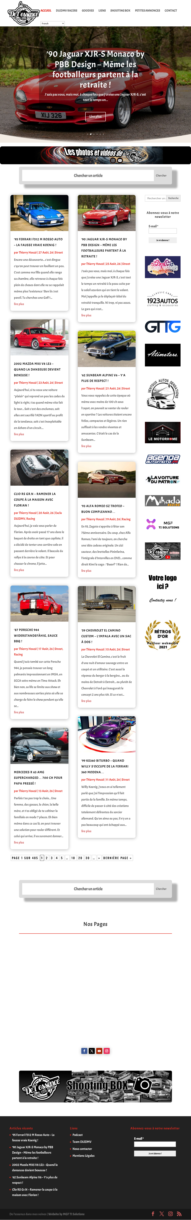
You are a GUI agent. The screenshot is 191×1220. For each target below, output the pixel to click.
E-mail (153, 226)
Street (59, 252)
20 (80, 858)
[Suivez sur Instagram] (107, 1051)
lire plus (19, 304)
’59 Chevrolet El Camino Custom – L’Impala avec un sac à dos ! (106, 636)
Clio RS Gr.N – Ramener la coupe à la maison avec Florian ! (35, 499)
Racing (30, 519)
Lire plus (95, 116)
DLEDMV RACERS (66, 10)
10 (73, 858)
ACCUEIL (45, 10)
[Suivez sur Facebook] (84, 1051)
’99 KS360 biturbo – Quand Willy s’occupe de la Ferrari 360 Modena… (105, 766)
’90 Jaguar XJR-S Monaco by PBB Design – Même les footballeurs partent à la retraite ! (95, 69)
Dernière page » (117, 858)
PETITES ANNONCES (147, 10)
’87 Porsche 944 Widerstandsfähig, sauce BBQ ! (36, 635)
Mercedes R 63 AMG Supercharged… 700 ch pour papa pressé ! (38, 777)
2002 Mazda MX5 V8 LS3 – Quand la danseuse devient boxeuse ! (37, 369)
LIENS (102, 10)
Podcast (78, 1135)
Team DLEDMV (82, 1142)
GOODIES (88, 10)
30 (88, 858)
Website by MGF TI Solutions (66, 1214)
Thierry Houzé (28, 252)
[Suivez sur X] (92, 1051)
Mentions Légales (84, 1156)
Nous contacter (82, 1149)
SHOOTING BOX (120, 10)
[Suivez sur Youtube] (99, 1051)
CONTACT (171, 10)
